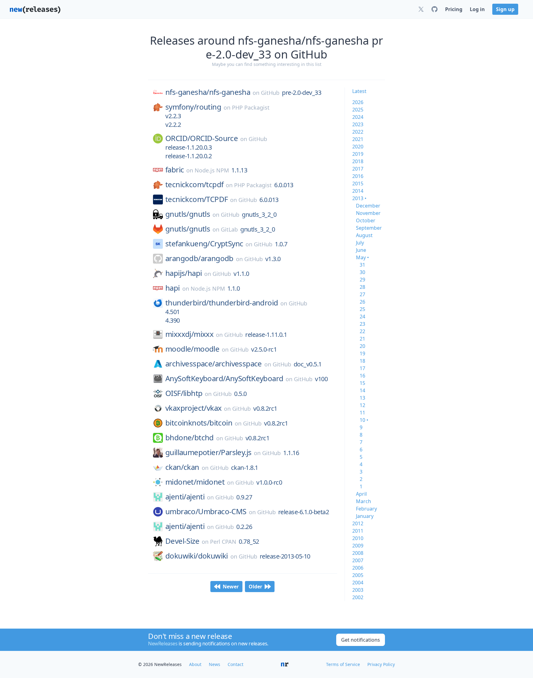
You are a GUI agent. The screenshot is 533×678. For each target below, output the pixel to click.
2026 (357, 102)
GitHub (270, 92)
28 (362, 287)
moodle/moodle (192, 348)
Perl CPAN (223, 541)
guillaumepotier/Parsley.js (208, 452)
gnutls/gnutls (187, 214)
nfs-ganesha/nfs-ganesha (207, 92)
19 (362, 353)
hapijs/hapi (183, 273)
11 (362, 412)
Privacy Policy (381, 664)
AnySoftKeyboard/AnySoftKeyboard (224, 378)
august (364, 235)
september (369, 227)
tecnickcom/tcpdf (194, 184)
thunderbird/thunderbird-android (221, 302)
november (368, 213)
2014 (357, 191)
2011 (357, 530)
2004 (357, 582)
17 (362, 368)
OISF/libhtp (183, 393)
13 (362, 397)
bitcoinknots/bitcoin (198, 422)
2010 (357, 538)
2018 (357, 161)
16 (362, 375)
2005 (357, 575)
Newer (231, 586)
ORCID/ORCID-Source (201, 138)
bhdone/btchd (189, 437)
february (366, 508)
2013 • (359, 198)
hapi (172, 288)
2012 (357, 523)
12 (362, 405)
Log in (477, 9)
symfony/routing (193, 106)
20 (362, 346)
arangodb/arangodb (199, 258)
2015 (357, 183)
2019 (357, 154)
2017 (357, 168)
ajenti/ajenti (185, 496)
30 (362, 272)
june (361, 250)
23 (362, 324)
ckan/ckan (182, 467)
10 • (364, 420)
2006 (357, 567)
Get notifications (360, 639)
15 (362, 383)
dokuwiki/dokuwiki (196, 555)
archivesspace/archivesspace (213, 363)
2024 (357, 117)
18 (362, 360)
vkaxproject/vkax (193, 408)
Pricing (453, 9)
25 (362, 309)
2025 (357, 109)
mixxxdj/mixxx (189, 334)
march (363, 501)
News (214, 664)
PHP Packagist (251, 107)
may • (362, 257)
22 (362, 331)
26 (362, 301)
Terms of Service (343, 664)
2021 (357, 139)
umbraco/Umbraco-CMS (205, 511)
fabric (174, 169)
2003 (357, 590)
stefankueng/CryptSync (204, 243)
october (365, 220)
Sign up (505, 9)
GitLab (229, 229)
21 (362, 338)
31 (362, 264)
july (360, 242)
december (368, 205)
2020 (357, 146)
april (361, 493)
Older (255, 586)
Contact (235, 664)
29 (362, 279)
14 (362, 390)
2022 (357, 131)
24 (362, 316)
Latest (359, 91)
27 (362, 294)
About (195, 664)
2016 (357, 176)
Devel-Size (182, 541)
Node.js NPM (212, 170)
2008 (357, 553)
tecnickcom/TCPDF (196, 199)
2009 (357, 545)
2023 (357, 124)
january (365, 516)
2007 (357, 560)
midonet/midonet (195, 481)
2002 (357, 597)
